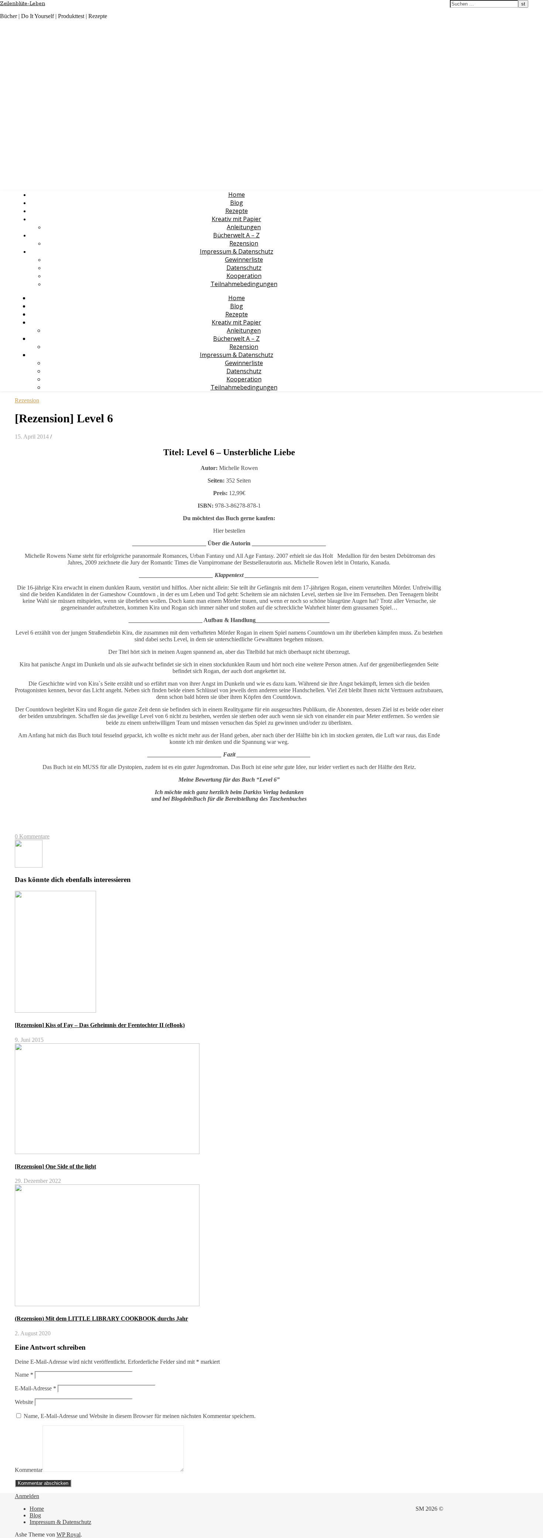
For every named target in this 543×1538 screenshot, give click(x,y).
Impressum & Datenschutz (236, 251)
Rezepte (236, 211)
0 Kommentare (32, 836)
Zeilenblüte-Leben (22, 3)
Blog (236, 203)
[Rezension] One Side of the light (55, 1166)
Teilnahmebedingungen (244, 284)
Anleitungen (244, 227)
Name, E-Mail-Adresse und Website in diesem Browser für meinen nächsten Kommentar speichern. (140, 1416)
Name (24, 1375)
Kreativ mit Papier (236, 219)
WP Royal (69, 1534)
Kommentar (28, 1470)
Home (236, 194)
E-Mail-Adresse (35, 1388)
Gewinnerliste (244, 259)
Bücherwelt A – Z (236, 235)
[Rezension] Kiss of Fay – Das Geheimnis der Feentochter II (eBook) (100, 1025)
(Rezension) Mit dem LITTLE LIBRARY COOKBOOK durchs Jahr (101, 1318)
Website (24, 1402)
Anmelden (27, 1496)
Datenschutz (244, 268)
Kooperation (244, 276)
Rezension (243, 243)
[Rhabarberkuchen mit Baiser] (28, 865)
